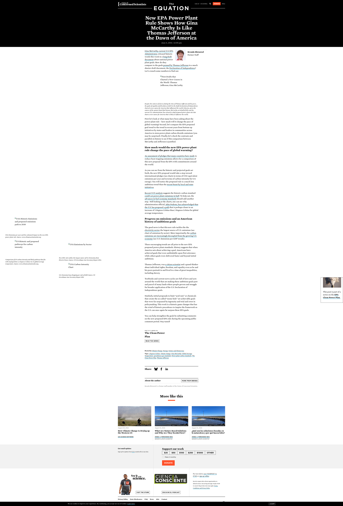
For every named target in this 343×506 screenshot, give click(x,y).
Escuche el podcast (171, 492)
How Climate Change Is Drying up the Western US (134, 432)
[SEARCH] (210, 3)
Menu (223, 3)
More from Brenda (190, 381)
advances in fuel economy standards (160, 199)
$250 (190, 453)
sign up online (204, 476)
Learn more (131, 504)
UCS (133, 451)
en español (204, 3)
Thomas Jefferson (163, 358)
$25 (166, 453)
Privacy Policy (123, 499)
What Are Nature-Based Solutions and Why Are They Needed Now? (170, 432)
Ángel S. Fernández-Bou (164, 437)
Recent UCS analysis (154, 193)
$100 (181, 453)
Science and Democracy (176, 351)
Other (210, 453)
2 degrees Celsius (154, 353)
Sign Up (197, 3)
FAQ (146, 499)
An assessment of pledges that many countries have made (170, 156)
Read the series (152, 341)
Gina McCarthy (176, 353)
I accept (272, 503)
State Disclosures (136, 499)
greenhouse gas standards (162, 356)
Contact (164, 499)
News (152, 499)
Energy (165, 351)
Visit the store (142, 492)
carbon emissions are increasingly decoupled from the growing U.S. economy (171, 236)
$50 (173, 453)
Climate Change (157, 351)
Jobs (157, 499)
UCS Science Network (126, 437)
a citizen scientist (173, 264)
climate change (166, 353)
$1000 (200, 453)
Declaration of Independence (182, 68)
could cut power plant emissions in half (162, 196)
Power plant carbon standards (181, 356)
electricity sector (152, 230)
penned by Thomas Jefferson (175, 65)
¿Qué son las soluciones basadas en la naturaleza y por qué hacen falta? (208, 432)
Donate (217, 4)
